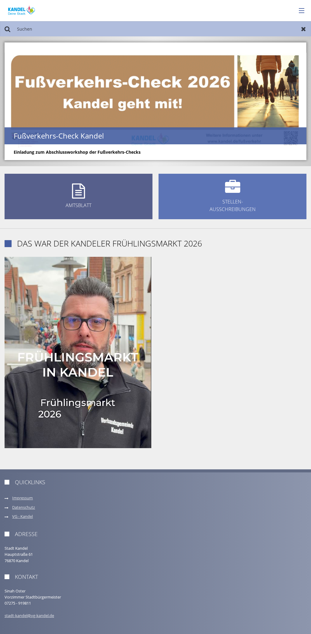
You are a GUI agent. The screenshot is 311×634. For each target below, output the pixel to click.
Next (291, 101)
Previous (20, 101)
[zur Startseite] (22, 10)
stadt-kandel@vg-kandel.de (29, 615)
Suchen (7, 28)
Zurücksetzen (303, 28)
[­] (299, 11)
